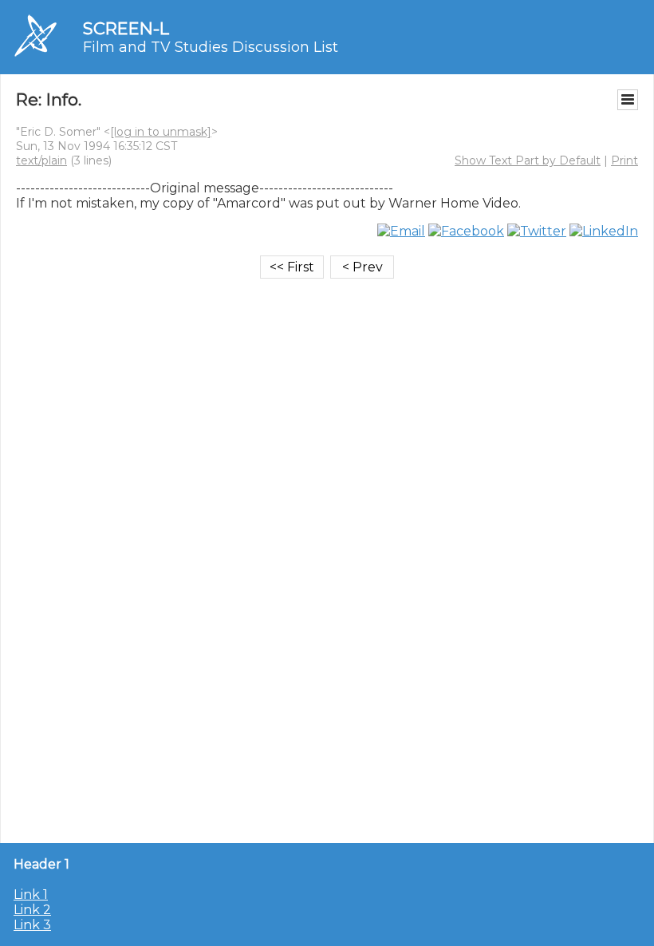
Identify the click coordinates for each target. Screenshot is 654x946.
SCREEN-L (126, 28)
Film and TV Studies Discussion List (210, 47)
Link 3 (32, 924)
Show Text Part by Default (528, 160)
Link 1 (31, 894)
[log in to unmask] (160, 132)
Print (624, 160)
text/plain (41, 160)
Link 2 (32, 909)
